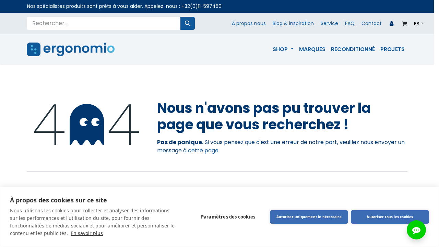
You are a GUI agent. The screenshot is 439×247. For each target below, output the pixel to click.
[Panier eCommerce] (404, 23)
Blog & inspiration (293, 23)
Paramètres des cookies (228, 217)
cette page (203, 150)
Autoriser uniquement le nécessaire (309, 216)
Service (329, 23)
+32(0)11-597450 (201, 6)
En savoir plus (87, 233)
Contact (371, 23)
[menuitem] (283, 49)
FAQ (350, 23)
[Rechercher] (187, 23)
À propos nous (249, 23)
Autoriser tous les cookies (390, 216)
